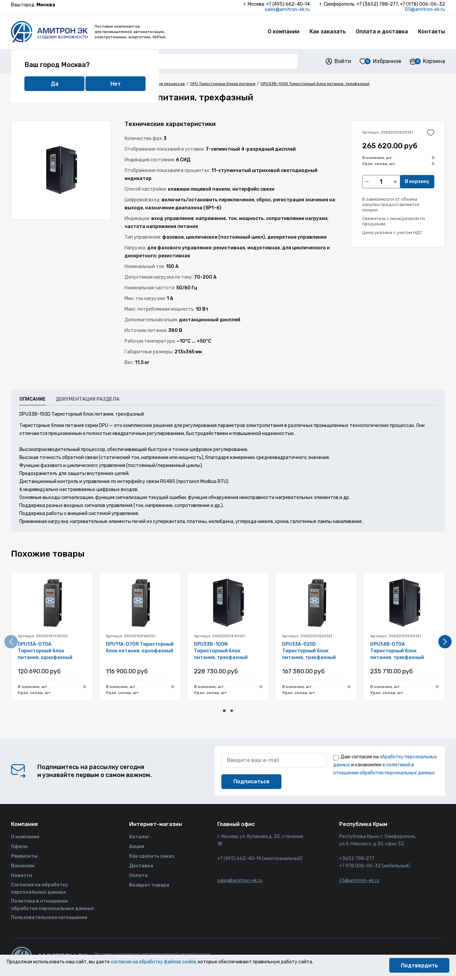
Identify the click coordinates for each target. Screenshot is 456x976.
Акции (136, 846)
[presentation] (11, 641)
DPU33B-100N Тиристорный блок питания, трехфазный (221, 650)
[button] (224, 710)
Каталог (139, 837)
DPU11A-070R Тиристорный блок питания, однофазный (140, 647)
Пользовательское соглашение (49, 917)
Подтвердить (419, 965)
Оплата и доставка (382, 31)
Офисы (19, 846)
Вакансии (23, 866)
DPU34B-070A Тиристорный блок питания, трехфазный (397, 650)
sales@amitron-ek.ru (287, 9)
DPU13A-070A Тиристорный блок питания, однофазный (45, 650)
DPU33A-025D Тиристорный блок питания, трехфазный (309, 650)
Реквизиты (24, 856)
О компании (283, 31)
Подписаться (251, 781)
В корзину (417, 181)
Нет (115, 84)
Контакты (431, 31)
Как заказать (327, 31)
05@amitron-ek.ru (425, 9)
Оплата (138, 875)
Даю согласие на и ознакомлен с (385, 765)
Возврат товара (149, 885)
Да (54, 84)
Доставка (141, 866)
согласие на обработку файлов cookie (153, 962)
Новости (21, 875)
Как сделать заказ (151, 856)
